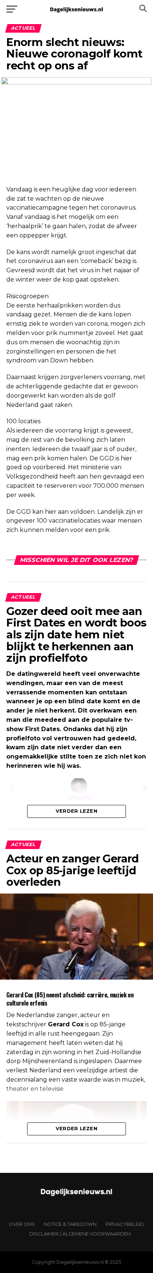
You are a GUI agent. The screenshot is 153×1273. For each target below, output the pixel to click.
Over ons (22, 1224)
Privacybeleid (124, 1224)
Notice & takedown (70, 1224)
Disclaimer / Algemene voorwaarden (80, 1234)
